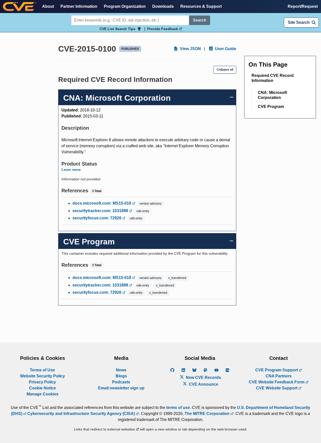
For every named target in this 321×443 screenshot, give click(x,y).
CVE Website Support (277, 388)
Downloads (163, 6)
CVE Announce (203, 384)
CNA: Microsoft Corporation (272, 95)
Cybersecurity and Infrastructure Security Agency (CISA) (81, 413)
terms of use (178, 407)
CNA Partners (279, 376)
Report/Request (303, 6)
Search (199, 20)
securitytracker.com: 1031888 (100, 211)
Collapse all (225, 69)
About (48, 6)
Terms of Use (42, 370)
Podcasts (121, 382)
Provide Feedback (163, 29)
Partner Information (78, 6)
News (121, 370)
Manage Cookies (42, 394)
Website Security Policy (42, 376)
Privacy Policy (42, 382)
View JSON (190, 49)
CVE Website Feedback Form (277, 382)
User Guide (225, 49)
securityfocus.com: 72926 (97, 218)
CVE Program (271, 106)
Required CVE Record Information (273, 78)
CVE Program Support (277, 370)
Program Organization (125, 6)
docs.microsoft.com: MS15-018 (102, 203)
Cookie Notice (42, 388)
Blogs (121, 376)
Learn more (71, 170)
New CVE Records (203, 377)
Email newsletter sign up (121, 388)
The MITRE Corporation (207, 413)
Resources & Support (201, 6)
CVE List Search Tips (117, 29)
